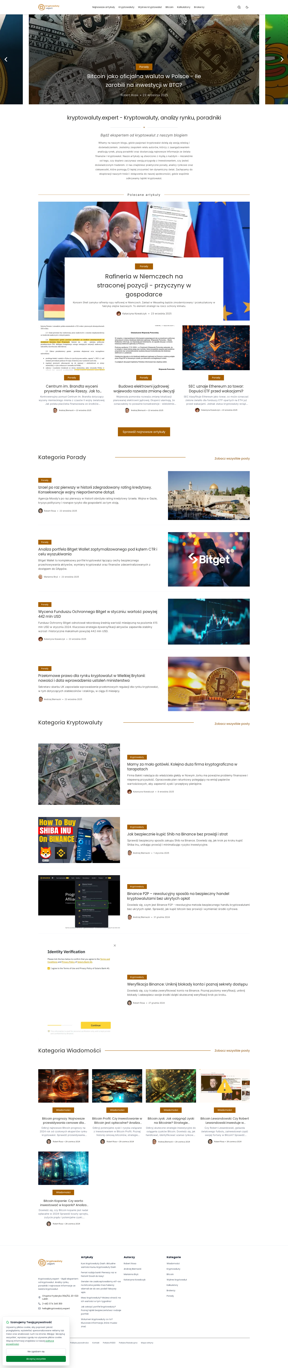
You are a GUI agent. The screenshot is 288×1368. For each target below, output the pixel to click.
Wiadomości (63, 1110)
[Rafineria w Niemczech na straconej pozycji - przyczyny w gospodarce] (144, 261)
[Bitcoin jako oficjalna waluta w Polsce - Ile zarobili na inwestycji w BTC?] (144, 59)
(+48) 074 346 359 (52, 1303)
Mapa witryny (147, 1342)
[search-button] (239, 7)
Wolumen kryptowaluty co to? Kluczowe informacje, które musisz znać (99, 1323)
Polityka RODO (109, 1342)
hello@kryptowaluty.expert (56, 1308)
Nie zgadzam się (36, 1351)
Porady (144, 67)
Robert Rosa (130, 1263)
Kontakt (95, 1342)
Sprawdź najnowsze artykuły (144, 432)
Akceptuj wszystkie (36, 1358)
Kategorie (174, 1257)
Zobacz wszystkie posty (232, 458)
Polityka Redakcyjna (128, 1342)
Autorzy (129, 1257)
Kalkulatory (183, 7)
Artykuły (87, 1257)
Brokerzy (199, 7)
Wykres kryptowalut (150, 7)
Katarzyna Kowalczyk (135, 1279)
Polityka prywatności (79, 1342)
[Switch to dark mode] (247, 7)
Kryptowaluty (126, 7)
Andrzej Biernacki (132, 1268)
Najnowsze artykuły (103, 7)
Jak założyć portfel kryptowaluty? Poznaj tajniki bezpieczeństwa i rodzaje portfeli (101, 1310)
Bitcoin (169, 7)
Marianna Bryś (131, 1274)
